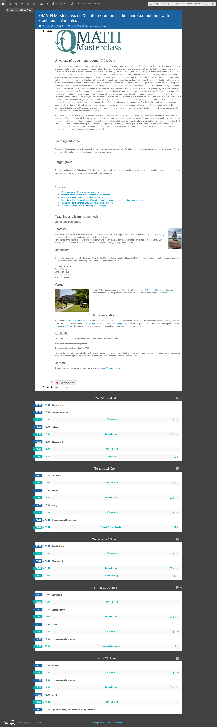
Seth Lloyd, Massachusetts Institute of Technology (82, 197)
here (165, 292)
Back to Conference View (89, 3)
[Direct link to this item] (121, 398)
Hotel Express (116, 323)
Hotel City (86, 323)
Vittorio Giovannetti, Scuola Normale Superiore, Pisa (82, 192)
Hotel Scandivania (98, 323)
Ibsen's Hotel (68, 326)
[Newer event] (28, 3)
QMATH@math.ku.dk (111, 368)
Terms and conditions (116, 722)
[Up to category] (22, 3)
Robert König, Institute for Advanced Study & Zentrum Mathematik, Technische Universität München (102, 200)
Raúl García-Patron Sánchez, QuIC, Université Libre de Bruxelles (87, 202)
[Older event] (16, 3)
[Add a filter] (47, 3)
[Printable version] (41, 3)
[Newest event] (34, 3)
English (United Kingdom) (190, 3)
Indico (31, 722)
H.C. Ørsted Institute (151, 290)
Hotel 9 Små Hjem (76, 320)
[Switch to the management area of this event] (72, 3)
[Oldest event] (10, 3)
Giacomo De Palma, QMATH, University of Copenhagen (83, 205)
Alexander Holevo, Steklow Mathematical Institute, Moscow (85, 194)
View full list (64, 387)
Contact (101, 722)
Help (95, 722)
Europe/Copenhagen (162, 3)
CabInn (167, 320)
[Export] (54, 3)
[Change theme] (63, 3)
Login (211, 3)
